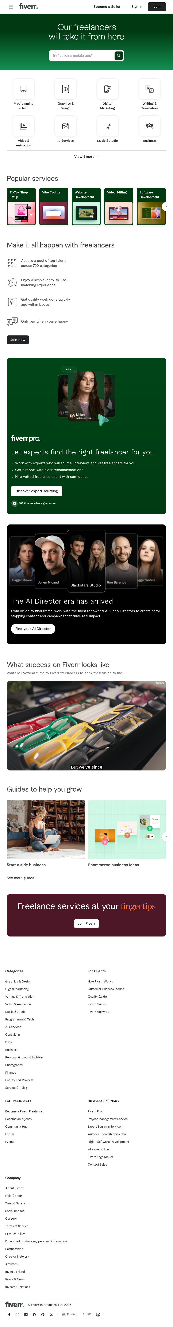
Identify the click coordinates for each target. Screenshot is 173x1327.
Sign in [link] (136, 6)
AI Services (13, 1027)
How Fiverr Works (100, 981)
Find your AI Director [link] (33, 629)
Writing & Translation (19, 996)
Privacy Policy (15, 1233)
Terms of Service (16, 1226)
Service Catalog (16, 1087)
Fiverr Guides (97, 1004)
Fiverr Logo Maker (100, 1157)
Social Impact (14, 1211)
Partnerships (14, 1249)
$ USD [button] (87, 1314)
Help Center (13, 1196)
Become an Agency (18, 1119)
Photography (14, 1065)
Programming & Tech (19, 1019)
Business (11, 1050)
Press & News (15, 1279)
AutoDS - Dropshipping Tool (107, 1134)
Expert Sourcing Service (104, 1126)
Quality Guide (97, 996)
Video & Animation (18, 1004)
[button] (11, 6)
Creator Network (17, 1256)
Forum (9, 1134)
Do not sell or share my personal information (36, 1241)
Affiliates (11, 1264)
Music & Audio (15, 1012)
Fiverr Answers (98, 1012)
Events (9, 1142)
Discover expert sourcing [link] (36, 491)
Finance (10, 1072)
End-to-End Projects (19, 1080)
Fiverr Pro (95, 1111)
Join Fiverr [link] (86, 923)
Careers (11, 1218)
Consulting (12, 1034)
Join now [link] (17, 340)
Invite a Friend (15, 1271)
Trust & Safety (15, 1203)
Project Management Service (108, 1119)
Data (8, 1042)
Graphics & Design (18, 981)
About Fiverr (14, 1188)
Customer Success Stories (106, 989)
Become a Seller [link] (107, 6)
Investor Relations (17, 1287)
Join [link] (157, 6)
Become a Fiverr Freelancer (24, 1111)
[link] (9, 1314)
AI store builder (98, 1149)
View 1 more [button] (84, 156)
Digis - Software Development (108, 1142)
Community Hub (16, 1126)
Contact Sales (97, 1164)
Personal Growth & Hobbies (24, 1057)
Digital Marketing (16, 989)
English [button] (72, 1314)
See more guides (20, 878)
